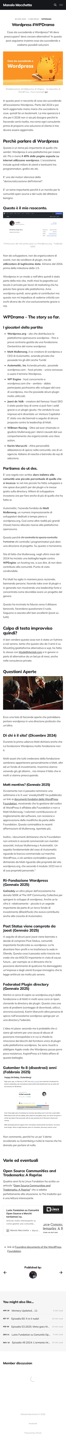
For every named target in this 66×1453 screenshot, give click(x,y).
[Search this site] (55, 5)
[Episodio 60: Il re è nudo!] (33, 1319)
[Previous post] (5, 1272)
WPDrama (46, 19)
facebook (33, 1423)
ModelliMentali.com (30, 652)
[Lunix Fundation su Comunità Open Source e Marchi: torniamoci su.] (33, 1335)
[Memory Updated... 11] (33, 1311)
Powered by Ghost (33, 1433)
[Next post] (61, 1272)
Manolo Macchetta (17, 5)
